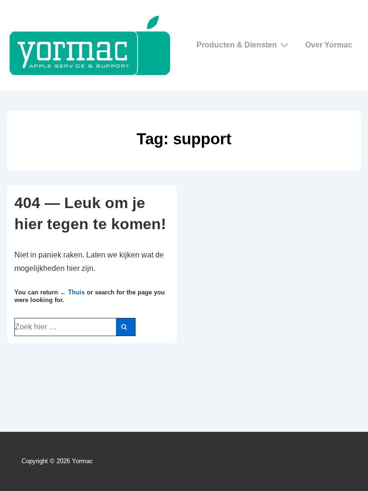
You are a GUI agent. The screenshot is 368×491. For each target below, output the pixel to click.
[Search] (125, 327)
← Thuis (72, 292)
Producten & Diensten (236, 45)
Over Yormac (328, 45)
